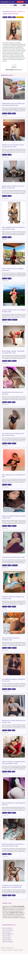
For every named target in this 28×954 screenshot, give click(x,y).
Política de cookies (18, 950)
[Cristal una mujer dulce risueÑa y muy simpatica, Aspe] (14, 582)
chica (19, 42)
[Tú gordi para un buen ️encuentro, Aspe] (14, 542)
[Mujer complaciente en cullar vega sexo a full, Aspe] (14, 788)
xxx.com (7, 2)
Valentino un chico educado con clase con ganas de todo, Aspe (13, 145)
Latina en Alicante (7, 939)
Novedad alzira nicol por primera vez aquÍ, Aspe (12, 393)
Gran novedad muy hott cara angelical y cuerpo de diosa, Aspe (13, 228)
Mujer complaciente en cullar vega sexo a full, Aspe (14, 803)
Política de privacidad (6, 950)
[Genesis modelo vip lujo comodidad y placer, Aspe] (14, 253)
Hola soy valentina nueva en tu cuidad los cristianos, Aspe (14, 310)
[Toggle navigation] (26, 2)
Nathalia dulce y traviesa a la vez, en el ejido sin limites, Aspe (13, 187)
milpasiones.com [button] (14, 69)
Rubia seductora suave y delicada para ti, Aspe (14, 475)
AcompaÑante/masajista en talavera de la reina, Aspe (13, 680)
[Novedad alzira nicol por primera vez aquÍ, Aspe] (14, 377)
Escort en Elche (6, 932)
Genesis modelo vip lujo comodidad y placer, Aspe (13, 269)
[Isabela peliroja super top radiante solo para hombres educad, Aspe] (14, 88)
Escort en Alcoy (6, 936)
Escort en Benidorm (7, 934)
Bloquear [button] (14, 67)
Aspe (22, 5)
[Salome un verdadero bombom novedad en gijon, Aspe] (14, 501)
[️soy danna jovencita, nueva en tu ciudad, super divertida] (14, 30)
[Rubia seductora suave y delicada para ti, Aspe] (14, 460)
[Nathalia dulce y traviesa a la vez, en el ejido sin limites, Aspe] (14, 171)
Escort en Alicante (7, 928)
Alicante (13, 5)
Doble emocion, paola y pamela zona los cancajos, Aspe (13, 721)
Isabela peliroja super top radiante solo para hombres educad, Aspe (13, 104)
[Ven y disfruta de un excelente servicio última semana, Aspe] (14, 418)
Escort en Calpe (6, 938)
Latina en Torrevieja (7, 941)
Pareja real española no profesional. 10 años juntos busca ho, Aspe (13, 845)
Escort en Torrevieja (7, 930)
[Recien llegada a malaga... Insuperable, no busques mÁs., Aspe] (14, 336)
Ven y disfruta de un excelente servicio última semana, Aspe (13, 434)
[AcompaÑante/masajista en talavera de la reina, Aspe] (14, 664)
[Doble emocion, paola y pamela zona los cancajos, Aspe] (14, 705)
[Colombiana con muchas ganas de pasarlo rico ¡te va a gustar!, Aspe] (14, 870)
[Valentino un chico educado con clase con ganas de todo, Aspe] (14, 130)
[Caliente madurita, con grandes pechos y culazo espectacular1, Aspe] (14, 747)
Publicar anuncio (20, 1)
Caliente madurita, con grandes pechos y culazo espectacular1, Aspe (14, 762)
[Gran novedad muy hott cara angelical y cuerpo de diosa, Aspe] (14, 212)
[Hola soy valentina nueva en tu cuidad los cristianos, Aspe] (14, 295)
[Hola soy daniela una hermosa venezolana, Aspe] (14, 623)
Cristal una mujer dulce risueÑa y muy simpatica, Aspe (13, 597)
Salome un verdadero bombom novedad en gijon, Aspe (13, 517)
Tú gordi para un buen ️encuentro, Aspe (13, 557)
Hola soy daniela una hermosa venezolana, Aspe (10, 639)
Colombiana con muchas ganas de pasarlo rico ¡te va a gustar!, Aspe (12, 886)
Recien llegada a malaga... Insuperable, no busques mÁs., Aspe (13, 352)
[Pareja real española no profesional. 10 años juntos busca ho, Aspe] (14, 829)
